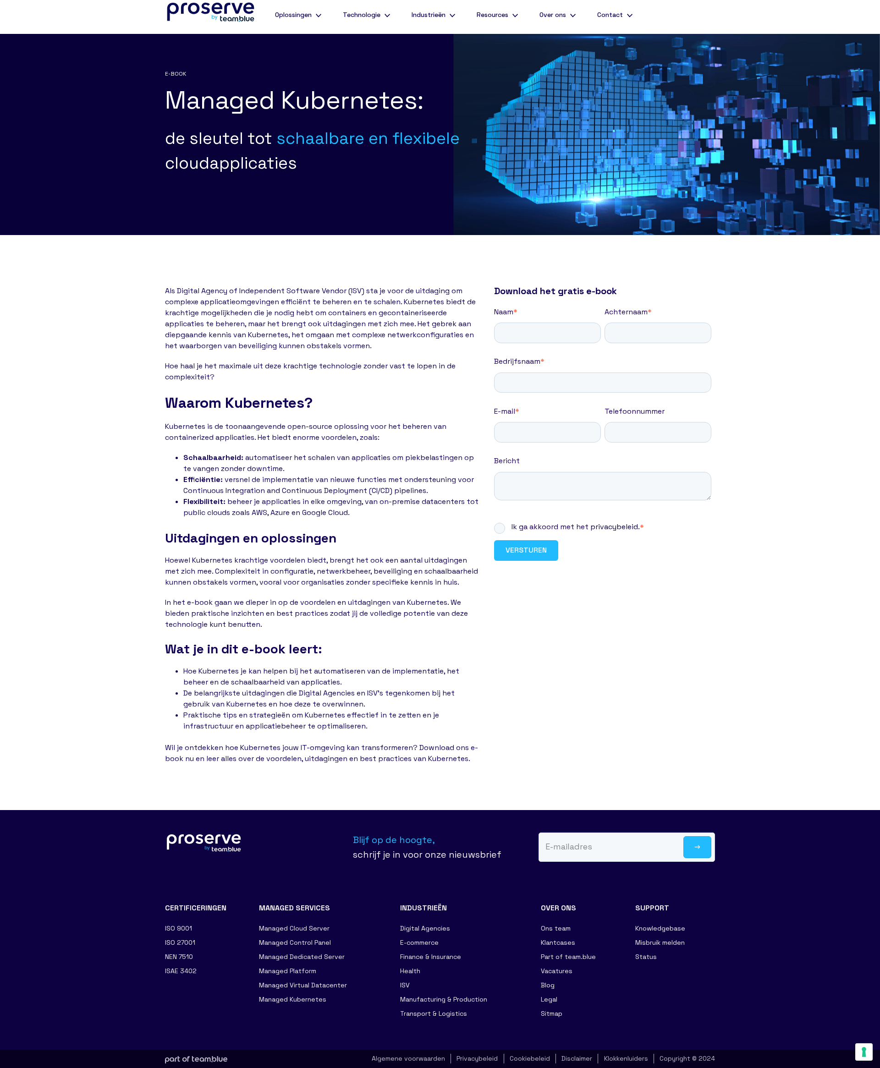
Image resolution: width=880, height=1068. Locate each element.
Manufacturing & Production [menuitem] (443, 999)
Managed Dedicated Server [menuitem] (302, 957)
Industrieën (429, 15)
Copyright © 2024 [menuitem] (687, 1058)
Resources (492, 15)
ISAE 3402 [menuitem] (181, 971)
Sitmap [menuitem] (551, 1013)
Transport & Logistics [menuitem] (433, 1013)
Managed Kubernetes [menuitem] (292, 999)
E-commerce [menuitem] (419, 942)
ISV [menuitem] (405, 985)
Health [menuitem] (410, 971)
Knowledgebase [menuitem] (660, 928)
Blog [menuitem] (548, 985)
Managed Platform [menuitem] (287, 971)
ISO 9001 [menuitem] (178, 928)
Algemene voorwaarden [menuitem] (408, 1058)
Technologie (361, 15)
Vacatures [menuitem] (556, 971)
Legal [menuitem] (549, 999)
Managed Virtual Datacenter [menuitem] (303, 985)
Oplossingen (293, 15)
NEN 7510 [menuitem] (179, 957)
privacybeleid (614, 526)
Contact (610, 15)
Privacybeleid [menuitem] (477, 1058)
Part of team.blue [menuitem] (568, 957)
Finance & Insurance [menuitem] (430, 957)
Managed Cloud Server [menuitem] (294, 928)
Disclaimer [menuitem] (576, 1058)
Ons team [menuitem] (556, 928)
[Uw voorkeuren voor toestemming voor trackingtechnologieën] (864, 1052)
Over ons (552, 15)
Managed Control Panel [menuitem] (295, 942)
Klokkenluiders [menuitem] (626, 1058)
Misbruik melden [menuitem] (660, 942)
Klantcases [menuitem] (558, 942)
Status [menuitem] (646, 957)
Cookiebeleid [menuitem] (530, 1058)
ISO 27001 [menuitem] (180, 942)
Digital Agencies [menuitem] (425, 928)
